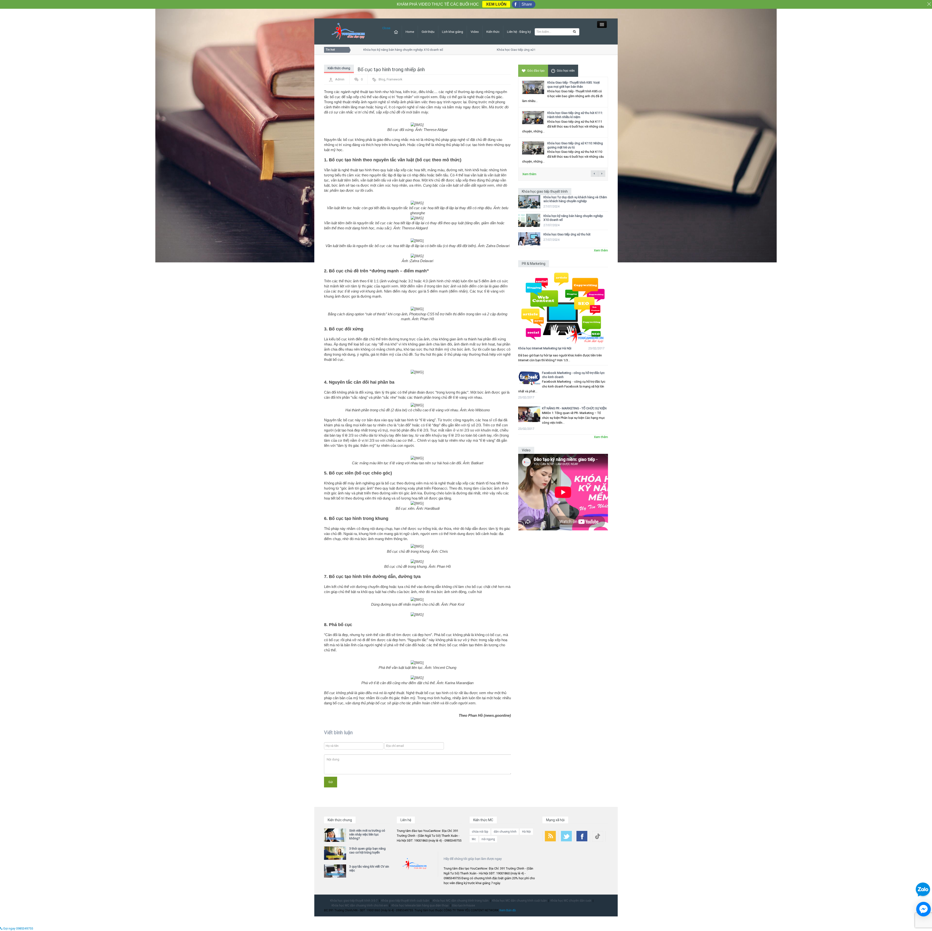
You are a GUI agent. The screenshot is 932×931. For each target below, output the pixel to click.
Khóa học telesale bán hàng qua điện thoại (420, 905)
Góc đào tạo (536, 70)
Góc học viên (566, 70)
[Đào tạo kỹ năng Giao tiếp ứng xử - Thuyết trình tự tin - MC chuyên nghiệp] (348, 31)
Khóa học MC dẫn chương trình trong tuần (461, 900)
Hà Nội (526, 831)
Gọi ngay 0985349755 (17, 928)
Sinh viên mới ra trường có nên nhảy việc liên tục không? (367, 834)
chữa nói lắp (480, 831)
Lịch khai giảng (452, 32)
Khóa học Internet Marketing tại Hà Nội (544, 348)
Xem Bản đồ (507, 910)
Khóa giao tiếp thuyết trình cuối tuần (405, 900)
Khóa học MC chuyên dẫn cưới (570, 900)
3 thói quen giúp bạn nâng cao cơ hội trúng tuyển (367, 850)
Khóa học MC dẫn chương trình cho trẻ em (360, 905)
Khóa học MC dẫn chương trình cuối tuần (519, 900)
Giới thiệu (428, 32)
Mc (474, 839)
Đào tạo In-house (463, 905)
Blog (382, 79)
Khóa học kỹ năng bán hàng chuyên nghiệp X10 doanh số (383, 50)
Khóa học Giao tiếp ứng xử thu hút (500, 50)
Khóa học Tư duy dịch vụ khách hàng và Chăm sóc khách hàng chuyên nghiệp (575, 199)
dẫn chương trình (505, 831)
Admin (339, 79)
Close (386, 28)
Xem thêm (529, 174)
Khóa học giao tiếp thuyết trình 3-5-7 (354, 900)
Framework (394, 79)
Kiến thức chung (339, 68)
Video (475, 32)
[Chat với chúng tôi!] (923, 909)
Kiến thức (492, 32)
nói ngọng (488, 839)
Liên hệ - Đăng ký (519, 32)
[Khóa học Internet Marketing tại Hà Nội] (563, 305)
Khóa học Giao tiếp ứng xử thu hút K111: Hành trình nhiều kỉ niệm (575, 115)
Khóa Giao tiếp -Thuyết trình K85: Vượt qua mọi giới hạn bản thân (573, 84)
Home (410, 32)
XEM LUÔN (496, 4)
